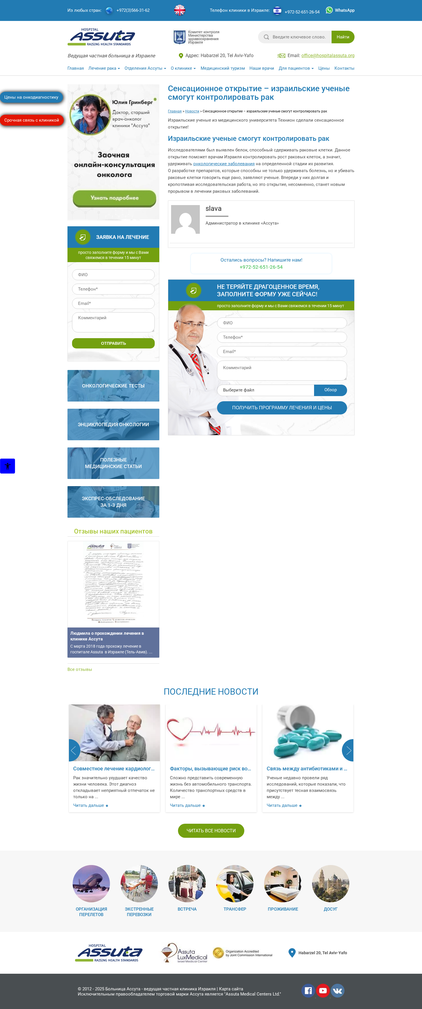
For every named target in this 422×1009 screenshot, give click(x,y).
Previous (74, 750)
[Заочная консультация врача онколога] (114, 218)
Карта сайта (231, 989)
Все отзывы (79, 669)
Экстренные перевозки (139, 912)
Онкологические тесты (113, 386)
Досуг (331, 909)
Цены (324, 68)
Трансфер (235, 909)
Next (347, 750)
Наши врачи (261, 68)
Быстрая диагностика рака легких (308, 768)
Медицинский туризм (223, 68)
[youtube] (323, 996)
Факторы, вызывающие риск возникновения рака (134, 768)
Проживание (283, 909)
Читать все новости (211, 830)
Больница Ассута (122, 989)
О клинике (181, 68)
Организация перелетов (91, 912)
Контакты (344, 68)
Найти (343, 37)
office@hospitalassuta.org (328, 55)
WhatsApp (345, 10)
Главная (75, 68)
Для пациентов (294, 68)
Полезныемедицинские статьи (113, 463)
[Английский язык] (180, 10)
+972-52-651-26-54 (302, 12)
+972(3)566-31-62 (133, 10)
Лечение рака (102, 68)
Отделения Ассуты (143, 68)
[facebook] (308, 996)
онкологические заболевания (224, 163)
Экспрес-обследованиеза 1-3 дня (113, 502)
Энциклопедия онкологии (113, 424)
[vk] (337, 996)
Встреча (187, 909)
